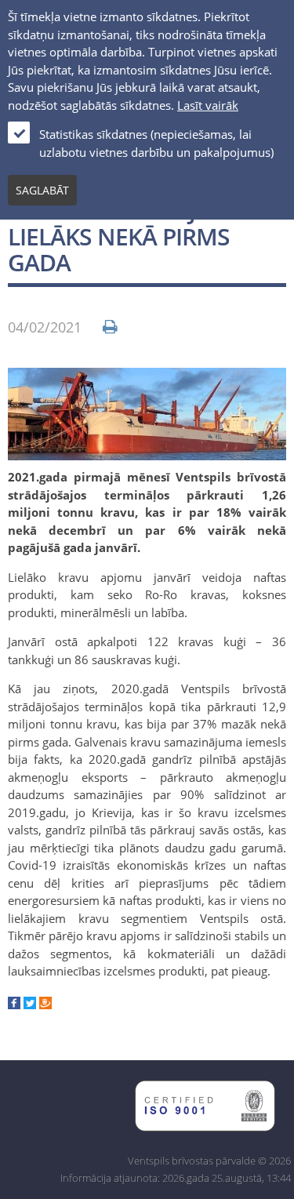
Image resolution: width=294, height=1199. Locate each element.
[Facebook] (14, 1004)
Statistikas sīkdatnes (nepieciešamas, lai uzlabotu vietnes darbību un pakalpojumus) (156, 143)
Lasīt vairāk (207, 105)
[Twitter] (30, 1004)
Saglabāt (42, 190)
